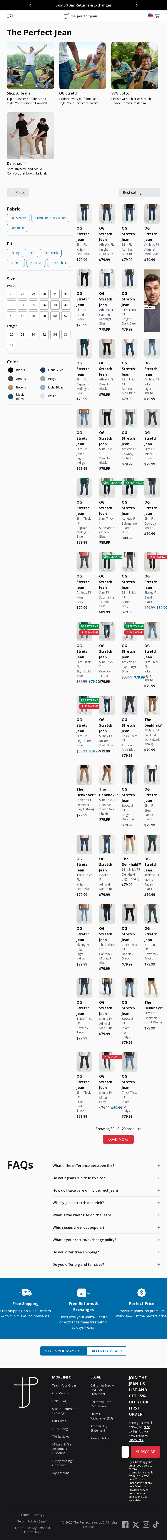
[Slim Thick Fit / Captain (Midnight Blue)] (84, 488)
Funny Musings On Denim (62, 1463)
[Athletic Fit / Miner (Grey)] (84, 562)
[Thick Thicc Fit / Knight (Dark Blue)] (84, 844)
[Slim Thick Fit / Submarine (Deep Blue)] (107, 488)
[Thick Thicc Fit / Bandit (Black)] (129, 914)
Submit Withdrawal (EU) (101, 1416)
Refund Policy (100, 1438)
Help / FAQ (59, 1401)
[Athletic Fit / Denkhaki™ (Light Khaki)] (84, 775)
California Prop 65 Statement (100, 1404)
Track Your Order (64, 1385)
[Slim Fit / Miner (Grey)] (152, 418)
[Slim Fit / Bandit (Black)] (84, 279)
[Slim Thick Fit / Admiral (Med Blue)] (129, 349)
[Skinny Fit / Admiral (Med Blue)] (107, 988)
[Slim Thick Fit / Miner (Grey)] (129, 562)
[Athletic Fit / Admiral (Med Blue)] (152, 214)
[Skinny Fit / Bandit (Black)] (152, 562)
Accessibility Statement (98, 1428)
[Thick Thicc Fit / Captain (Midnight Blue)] (107, 914)
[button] (10, 15)
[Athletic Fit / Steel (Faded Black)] (152, 844)
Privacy (37, 1515)
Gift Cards (59, 1421)
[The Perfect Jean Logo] (80, 16)
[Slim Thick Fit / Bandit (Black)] (107, 418)
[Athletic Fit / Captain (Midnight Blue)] (107, 279)
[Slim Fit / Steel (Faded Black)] (152, 775)
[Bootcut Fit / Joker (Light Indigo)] (129, 988)
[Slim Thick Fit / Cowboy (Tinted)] (107, 631)
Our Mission (60, 1393)
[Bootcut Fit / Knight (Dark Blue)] (129, 775)
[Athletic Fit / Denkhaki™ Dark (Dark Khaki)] (152, 705)
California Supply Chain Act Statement (102, 1389)
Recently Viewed (107, 1351)
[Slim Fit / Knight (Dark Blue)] (84, 214)
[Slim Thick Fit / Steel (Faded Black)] (84, 1062)
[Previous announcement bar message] (30, 5)
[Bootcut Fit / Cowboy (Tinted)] (152, 914)
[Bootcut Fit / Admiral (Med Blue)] (107, 844)
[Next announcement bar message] (136, 5)
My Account (60, 1473)
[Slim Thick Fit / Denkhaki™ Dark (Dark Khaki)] (107, 775)
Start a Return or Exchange (64, 1411)
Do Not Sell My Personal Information (32, 1530)
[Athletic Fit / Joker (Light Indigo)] (152, 349)
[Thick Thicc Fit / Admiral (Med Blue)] (129, 705)
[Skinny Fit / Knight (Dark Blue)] (107, 705)
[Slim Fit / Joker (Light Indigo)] (84, 418)
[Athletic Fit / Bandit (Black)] (107, 349)
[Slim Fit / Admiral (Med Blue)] (129, 214)
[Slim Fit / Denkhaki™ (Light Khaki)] (152, 988)
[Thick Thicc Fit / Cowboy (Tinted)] (84, 988)
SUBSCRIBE (145, 1451)
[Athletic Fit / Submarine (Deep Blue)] (129, 488)
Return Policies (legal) (32, 1521)
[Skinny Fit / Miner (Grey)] (107, 1062)
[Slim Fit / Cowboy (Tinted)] (152, 488)
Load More (118, 1139)
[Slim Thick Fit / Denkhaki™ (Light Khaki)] (129, 844)
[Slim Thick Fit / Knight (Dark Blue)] (129, 279)
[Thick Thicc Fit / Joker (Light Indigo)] (129, 1062)
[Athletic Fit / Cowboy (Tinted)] (129, 418)
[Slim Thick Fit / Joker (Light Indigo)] (152, 631)
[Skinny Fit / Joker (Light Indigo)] (84, 914)
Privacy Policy (137, 1490)
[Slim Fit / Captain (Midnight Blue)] (84, 349)
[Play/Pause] (151, 326)
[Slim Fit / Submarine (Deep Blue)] (107, 562)
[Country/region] (150, 15)
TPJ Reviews (60, 1436)
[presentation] (83, 110)
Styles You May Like (63, 1351)
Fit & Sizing (60, 1429)
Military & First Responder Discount (62, 1448)
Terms (25, 1515)
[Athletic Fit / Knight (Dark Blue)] (107, 214)
